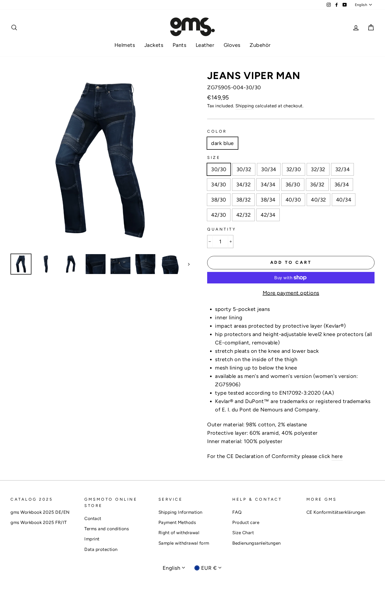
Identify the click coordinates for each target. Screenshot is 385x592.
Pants (179, 45)
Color (217, 131)
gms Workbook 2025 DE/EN (40, 512)
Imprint (92, 538)
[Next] (186, 264)
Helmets (124, 45)
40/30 (293, 200)
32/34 (342, 169)
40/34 (343, 200)
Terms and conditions (106, 528)
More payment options (291, 293)
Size (213, 157)
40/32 (318, 200)
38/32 (243, 200)
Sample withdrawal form (183, 543)
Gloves (232, 45)
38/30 (218, 200)
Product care (245, 522)
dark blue (222, 143)
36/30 (292, 184)
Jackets (153, 45)
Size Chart (243, 532)
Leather (205, 45)
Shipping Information (180, 512)
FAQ (237, 512)
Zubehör (260, 45)
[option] (100, 160)
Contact (92, 518)
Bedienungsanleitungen (256, 543)
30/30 (219, 169)
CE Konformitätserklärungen (335, 512)
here (337, 456)
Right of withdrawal (179, 532)
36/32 (317, 184)
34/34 (268, 184)
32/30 (293, 169)
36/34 (341, 184)
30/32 (243, 169)
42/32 (243, 215)
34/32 (243, 184)
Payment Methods (177, 522)
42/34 (268, 215)
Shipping (244, 105)
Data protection (101, 549)
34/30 (218, 184)
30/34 (268, 169)
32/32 (318, 169)
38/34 (268, 200)
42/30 (218, 215)
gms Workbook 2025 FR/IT (38, 522)
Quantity (221, 229)
